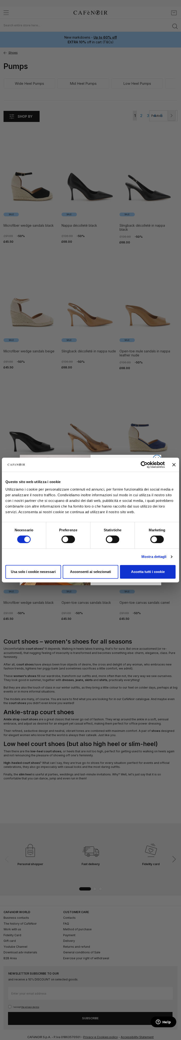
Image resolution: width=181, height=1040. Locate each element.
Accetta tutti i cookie (148, 572)
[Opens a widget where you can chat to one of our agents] (163, 1022)
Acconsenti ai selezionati (90, 572)
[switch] (68, 540)
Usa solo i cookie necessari (33, 572)
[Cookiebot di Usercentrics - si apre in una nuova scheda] (144, 464)
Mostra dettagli (154, 557)
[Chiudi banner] (174, 464)
